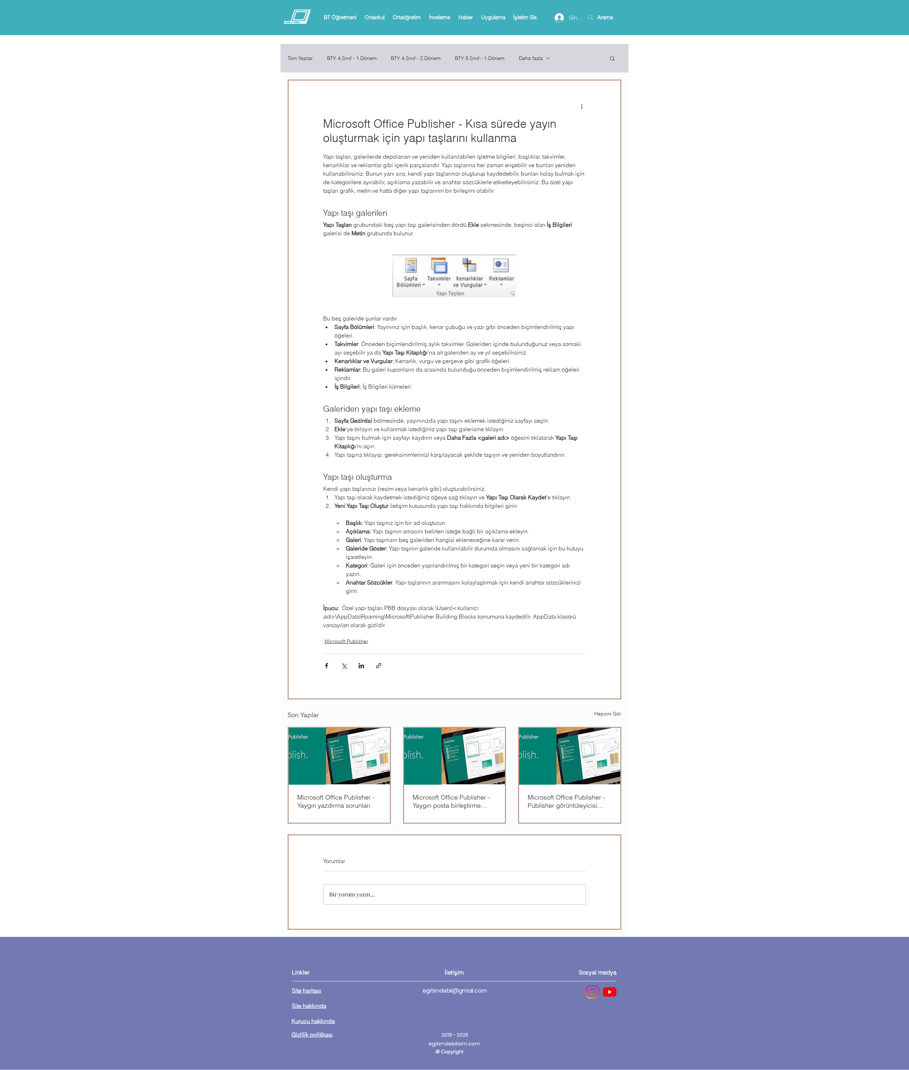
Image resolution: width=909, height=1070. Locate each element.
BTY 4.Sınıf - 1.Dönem (352, 58)
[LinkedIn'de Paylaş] (361, 665)
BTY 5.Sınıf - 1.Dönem (480, 58)
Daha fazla (531, 58)
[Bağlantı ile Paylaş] (378, 665)
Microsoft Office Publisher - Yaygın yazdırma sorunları (336, 801)
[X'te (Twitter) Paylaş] (344, 665)
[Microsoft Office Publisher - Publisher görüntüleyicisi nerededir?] (569, 756)
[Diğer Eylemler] (581, 106)
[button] (340, 17)
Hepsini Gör (607, 713)
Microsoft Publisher (346, 641)
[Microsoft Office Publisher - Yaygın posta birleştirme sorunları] (454, 756)
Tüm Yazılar (300, 58)
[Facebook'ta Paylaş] (326, 665)
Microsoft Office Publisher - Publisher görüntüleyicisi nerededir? (566, 801)
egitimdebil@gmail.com (455, 991)
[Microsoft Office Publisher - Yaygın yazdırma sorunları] (339, 756)
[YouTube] (609, 992)
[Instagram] (592, 992)
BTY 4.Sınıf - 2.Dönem (416, 58)
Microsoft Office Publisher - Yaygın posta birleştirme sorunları (451, 801)
